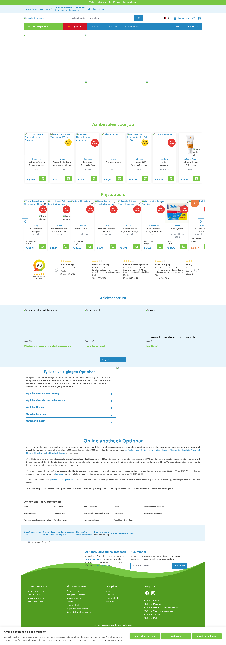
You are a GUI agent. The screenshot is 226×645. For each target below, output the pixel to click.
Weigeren (176, 636)
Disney (106, 226)
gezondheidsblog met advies (63, 479)
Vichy (36, 226)
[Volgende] (201, 221)
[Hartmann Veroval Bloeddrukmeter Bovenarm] (36, 144)
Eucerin (165, 450)
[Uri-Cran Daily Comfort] (200, 211)
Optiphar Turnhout (152, 614)
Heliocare (139, 159)
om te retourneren (84, 533)
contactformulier (101, 565)
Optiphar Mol (150, 618)
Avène (62, 159)
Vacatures (109, 601)
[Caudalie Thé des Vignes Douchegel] (130, 211)
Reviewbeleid (111, 598)
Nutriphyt (164, 159)
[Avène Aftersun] (113, 144)
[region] (113, 221)
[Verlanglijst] (193, 18)
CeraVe (62, 453)
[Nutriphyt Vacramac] (164, 144)
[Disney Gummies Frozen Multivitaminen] (106, 211)
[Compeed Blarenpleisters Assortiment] (87, 144)
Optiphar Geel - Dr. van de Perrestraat (161, 607)
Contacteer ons (38, 586)
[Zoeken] (138, 18)
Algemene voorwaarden (77, 608)
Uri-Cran (200, 226)
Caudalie (130, 226)
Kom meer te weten (113, 640)
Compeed (88, 159)
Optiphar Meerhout (153, 604)
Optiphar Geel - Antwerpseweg (158, 611)
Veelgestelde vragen (76, 594)
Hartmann (36, 159)
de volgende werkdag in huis (70, 9)
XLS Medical (52, 453)
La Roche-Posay (190, 159)
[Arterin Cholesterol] (83, 211)
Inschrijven (180, 565)
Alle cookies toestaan (145, 636)
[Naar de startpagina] (37, 18)
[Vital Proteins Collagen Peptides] (153, 211)
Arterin (83, 226)
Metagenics (175, 450)
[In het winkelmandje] (42, 178)
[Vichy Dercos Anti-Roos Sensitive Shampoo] (59, 211)
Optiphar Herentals (153, 600)
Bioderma (145, 450)
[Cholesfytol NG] (177, 211)
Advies (108, 591)
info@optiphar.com (36, 591)
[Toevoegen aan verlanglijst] (44, 203)
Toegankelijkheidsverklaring (79, 612)
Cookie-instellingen (207, 636)
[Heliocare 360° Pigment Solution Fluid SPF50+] (139, 144)
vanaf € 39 (39, 9)
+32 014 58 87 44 (92, 559)
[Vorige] (25, 221)
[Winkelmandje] (199, 18)
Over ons (109, 594)
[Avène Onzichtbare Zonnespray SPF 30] (62, 144)
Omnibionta (39, 453)
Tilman (177, 226)
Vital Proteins (153, 226)
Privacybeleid (73, 605)
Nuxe (193, 450)
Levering (70, 601)
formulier (59, 474)
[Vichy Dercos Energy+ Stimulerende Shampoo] (36, 211)
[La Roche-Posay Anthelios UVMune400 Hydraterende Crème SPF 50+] (190, 144)
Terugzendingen (74, 598)
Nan (153, 450)
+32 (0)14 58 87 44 (36, 594)
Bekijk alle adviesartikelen (113, 360)
